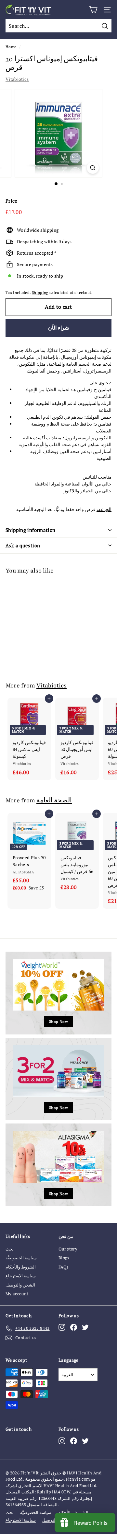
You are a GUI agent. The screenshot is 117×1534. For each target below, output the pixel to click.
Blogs (64, 1258)
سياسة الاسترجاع (21, 1276)
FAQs (63, 1267)
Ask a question (23, 545)
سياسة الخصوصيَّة (21, 1258)
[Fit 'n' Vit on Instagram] (61, 1327)
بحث (10, 1249)
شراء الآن (58, 327)
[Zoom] (93, 168)
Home (11, 46)
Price (12, 200)
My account (17, 1294)
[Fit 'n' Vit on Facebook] (73, 1327)
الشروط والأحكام (21, 1267)
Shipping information (31, 530)
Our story (67, 1249)
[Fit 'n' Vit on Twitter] (85, 1327)
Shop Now (58, 1021)
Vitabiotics (17, 79)
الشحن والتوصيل (20, 1285)
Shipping (40, 292)
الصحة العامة (54, 800)
